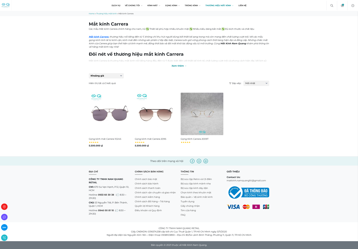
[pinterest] (205, 161)
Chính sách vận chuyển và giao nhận (155, 192)
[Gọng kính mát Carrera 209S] (156, 114)
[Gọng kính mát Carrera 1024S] (110, 114)
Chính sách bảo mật (146, 179)
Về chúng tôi (132, 5)
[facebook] (192, 161)
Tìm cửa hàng (188, 210)
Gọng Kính (171, 5)
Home (92, 13)
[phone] (4, 238)
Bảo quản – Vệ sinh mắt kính (197, 197)
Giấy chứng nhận (190, 206)
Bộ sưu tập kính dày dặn (194, 188)
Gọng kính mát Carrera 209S (150, 139)
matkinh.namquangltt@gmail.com (246, 180)
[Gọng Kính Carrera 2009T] (202, 114)
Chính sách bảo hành (146, 183)
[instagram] (199, 161)
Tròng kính (191, 5)
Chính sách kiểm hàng (147, 197)
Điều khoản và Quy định (148, 210)
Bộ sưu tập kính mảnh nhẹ (196, 183)
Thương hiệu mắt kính (218, 5)
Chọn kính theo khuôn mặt (196, 192)
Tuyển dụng (187, 201)
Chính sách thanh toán (147, 188)
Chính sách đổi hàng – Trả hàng (152, 201)
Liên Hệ (242, 5)
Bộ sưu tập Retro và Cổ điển (196, 179)
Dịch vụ (116, 5)
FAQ (183, 215)
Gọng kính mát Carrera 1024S (105, 139)
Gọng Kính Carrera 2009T (195, 139)
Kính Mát (152, 5)
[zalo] (4, 227)
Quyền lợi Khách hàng (147, 206)
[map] (4, 207)
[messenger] (4, 217)
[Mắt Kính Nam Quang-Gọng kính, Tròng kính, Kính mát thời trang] (5, 5)
